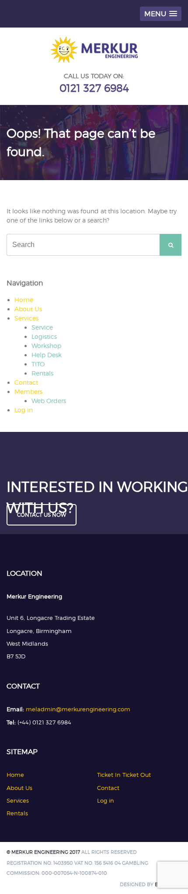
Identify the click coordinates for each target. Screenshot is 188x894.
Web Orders (48, 400)
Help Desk (46, 354)
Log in (23, 410)
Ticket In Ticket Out (124, 774)
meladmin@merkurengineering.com (78, 709)
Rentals (42, 373)
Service (42, 327)
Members (28, 391)
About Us (28, 309)
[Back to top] (169, 875)
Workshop (46, 345)
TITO (38, 364)
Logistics (44, 336)
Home (23, 299)
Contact (26, 382)
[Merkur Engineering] (94, 60)
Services (26, 318)
